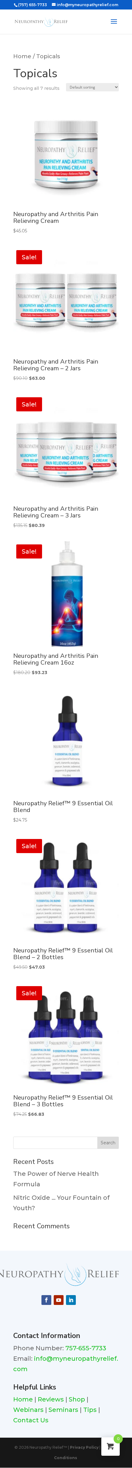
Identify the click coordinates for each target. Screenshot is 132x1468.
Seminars (63, 1409)
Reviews (51, 1399)
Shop (77, 1399)
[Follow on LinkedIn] (71, 1300)
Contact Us (31, 1420)
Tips (90, 1409)
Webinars (28, 1409)
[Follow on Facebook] (46, 1300)
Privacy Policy (84, 1447)
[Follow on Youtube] (59, 1300)
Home (22, 56)
